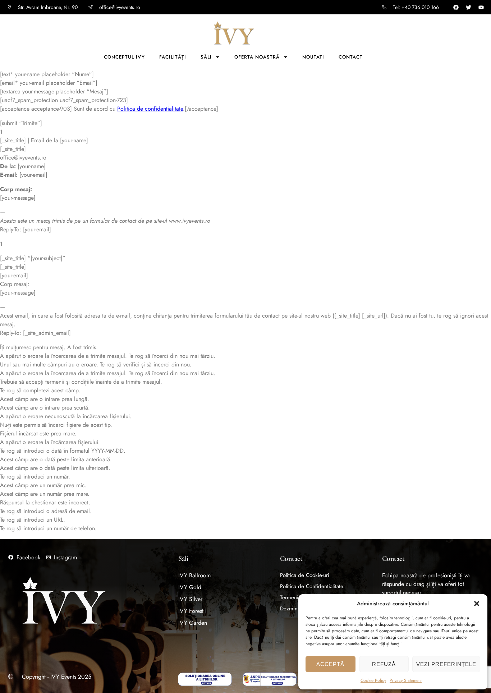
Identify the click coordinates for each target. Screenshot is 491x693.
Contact (351, 57)
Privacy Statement (406, 680)
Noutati (313, 57)
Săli (206, 57)
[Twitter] (468, 7)
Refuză (384, 664)
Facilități (172, 57)
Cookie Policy (373, 680)
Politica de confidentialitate (150, 109)
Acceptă (330, 664)
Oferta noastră (257, 57)
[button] (476, 603)
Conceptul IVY (124, 57)
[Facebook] (456, 7)
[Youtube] (481, 7)
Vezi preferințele (446, 664)
